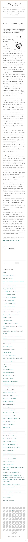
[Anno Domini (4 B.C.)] (10, 508)
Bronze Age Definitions (8, 500)
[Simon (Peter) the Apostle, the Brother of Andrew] (10, 513)
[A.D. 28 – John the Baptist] (13, 511)
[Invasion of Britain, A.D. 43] (24, 522)
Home (4, 272)
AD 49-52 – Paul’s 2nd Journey (10, 435)
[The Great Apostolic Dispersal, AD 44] (4, 524)
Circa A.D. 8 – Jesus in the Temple (11, 291)
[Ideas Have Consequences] (7, 508)
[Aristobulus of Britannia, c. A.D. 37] (4, 522)
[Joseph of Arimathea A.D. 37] (24, 519)
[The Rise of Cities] (13, 533)
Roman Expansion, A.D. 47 (9, 421)
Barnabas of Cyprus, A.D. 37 (9, 401)
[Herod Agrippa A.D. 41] (15, 522)
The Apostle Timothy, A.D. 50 (9, 438)
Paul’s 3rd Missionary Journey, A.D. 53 (11, 447)
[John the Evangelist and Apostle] (7, 513)
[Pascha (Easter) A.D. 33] (24, 516)
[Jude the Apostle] (7, 516)
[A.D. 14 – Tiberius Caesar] (7, 511)
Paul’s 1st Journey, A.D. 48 (9, 430)
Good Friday (5, 366)
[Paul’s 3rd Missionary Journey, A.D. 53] (10, 527)
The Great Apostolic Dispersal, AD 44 (11, 418)
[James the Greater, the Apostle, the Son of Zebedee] (13, 513)
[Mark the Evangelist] (24, 511)
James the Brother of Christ (9, 341)
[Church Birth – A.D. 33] (10, 519)
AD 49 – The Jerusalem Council (10, 433)
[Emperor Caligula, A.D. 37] (21, 519)
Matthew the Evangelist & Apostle (11, 314)
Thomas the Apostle (8, 346)
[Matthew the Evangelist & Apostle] (21, 511)
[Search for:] (9, 263)
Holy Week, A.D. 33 (7, 364)
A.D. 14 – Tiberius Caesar (8, 300)
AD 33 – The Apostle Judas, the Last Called (13, 358)
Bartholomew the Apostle (9, 349)
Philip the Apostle (7, 343)
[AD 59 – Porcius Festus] (4, 530)
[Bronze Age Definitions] (15, 533)
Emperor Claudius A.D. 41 (8, 404)
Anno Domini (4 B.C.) (8, 278)
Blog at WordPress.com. (14, 536)
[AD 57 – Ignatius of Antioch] (18, 527)
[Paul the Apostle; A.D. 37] (15, 519)
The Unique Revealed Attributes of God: (12, 472)
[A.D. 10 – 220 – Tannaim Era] (4, 511)
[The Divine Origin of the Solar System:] (21, 530)
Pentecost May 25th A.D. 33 (9, 375)
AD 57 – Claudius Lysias (8, 461)
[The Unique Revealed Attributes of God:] (10, 530)
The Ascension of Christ (8, 372)
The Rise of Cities (7, 497)
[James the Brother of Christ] (18, 513)
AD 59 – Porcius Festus (8, 464)
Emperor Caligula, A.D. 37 (8, 389)
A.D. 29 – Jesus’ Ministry (8, 309)
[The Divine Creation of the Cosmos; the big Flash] (18, 530)
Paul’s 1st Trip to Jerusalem (9, 398)
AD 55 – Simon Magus (8, 453)
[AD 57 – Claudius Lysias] (24, 527)
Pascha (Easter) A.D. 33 (8, 369)
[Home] (4, 508)
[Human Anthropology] (24, 530)
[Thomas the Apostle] (24, 513)
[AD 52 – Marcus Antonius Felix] (7, 527)
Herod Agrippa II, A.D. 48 (8, 424)
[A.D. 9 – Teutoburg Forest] (24, 508)
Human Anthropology (8, 494)
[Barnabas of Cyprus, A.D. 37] (10, 522)
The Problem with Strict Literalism (11, 484)
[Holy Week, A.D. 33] (18, 516)
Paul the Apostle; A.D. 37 (8, 384)
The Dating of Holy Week (9, 361)
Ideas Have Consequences (9, 275)
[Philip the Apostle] (21, 513)
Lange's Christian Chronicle (14, 4)
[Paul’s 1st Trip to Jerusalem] (7, 522)
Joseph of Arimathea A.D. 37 (9, 392)
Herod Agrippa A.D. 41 (8, 407)
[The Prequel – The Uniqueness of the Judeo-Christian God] (7, 530)
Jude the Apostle (7, 352)
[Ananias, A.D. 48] (13, 524)
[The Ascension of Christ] (4, 519)
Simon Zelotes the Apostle (9, 355)
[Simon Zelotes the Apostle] (10, 516)
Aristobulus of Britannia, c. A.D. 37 (11, 395)
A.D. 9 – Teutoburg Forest (9, 294)
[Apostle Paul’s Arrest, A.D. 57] (21, 527)
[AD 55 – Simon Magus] (15, 527)
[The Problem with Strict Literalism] (15, 530)
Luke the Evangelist (7, 320)
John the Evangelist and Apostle (10, 323)
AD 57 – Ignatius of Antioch (9, 456)
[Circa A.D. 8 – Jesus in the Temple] (21, 508)
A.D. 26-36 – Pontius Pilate (9, 303)
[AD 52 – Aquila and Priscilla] (4, 527)
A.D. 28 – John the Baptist (9, 306)
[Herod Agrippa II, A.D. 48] (10, 524)
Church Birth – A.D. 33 (8, 378)
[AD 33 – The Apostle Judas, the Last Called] (13, 516)
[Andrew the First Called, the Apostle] (18, 511)
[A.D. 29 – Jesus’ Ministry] (15, 511)
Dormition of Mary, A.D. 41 (9, 410)
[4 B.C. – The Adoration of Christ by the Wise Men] (13, 508)
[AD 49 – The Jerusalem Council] (18, 524)
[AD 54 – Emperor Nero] (13, 527)
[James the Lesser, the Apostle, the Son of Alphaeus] (15, 513)
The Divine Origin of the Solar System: (12, 492)
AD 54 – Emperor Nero (8, 450)
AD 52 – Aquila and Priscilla (9, 441)
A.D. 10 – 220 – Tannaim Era (9, 297)
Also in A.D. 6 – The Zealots (9, 288)
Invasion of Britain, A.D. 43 (9, 415)
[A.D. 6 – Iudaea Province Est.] (15, 508)
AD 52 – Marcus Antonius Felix (10, 444)
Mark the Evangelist (7, 317)
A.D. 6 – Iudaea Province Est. (9, 286)
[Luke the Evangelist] (4, 513)
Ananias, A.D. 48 (6, 427)
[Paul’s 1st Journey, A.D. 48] (15, 524)
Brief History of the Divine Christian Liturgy (13, 387)
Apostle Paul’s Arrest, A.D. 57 (9, 458)
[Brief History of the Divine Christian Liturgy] (18, 519)
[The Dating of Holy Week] (15, 516)
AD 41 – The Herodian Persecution (11, 412)
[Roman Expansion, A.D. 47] (7, 524)
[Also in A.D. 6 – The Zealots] (18, 508)
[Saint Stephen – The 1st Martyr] (13, 519)
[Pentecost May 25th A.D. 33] (7, 519)
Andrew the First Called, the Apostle (11, 311)
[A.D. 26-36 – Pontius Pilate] (10, 511)
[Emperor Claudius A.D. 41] (13, 522)
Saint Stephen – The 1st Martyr (10, 381)
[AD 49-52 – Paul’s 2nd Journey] (21, 524)
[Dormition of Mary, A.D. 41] (18, 522)
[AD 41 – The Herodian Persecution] (21, 522)
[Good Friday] (21, 516)
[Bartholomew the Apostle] (4, 516)
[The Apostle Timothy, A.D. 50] (24, 524)
